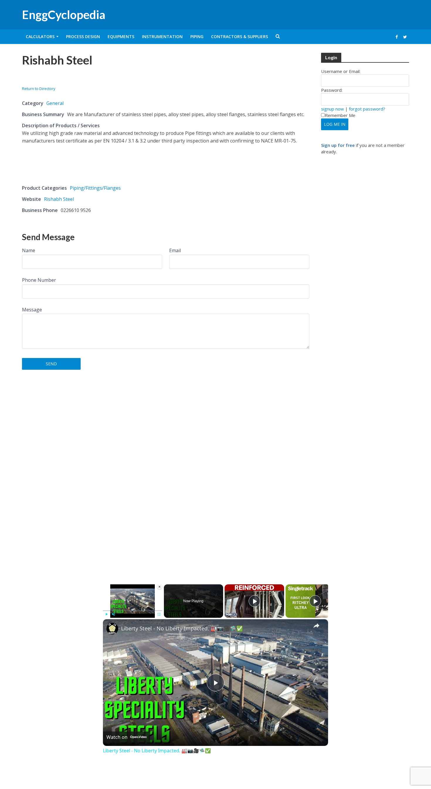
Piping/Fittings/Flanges (95, 188)
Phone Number (39, 280)
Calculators (40, 36)
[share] (316, 625)
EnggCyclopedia (63, 15)
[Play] (106, 614)
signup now (332, 109)
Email (175, 250)
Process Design (83, 36)
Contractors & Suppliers (239, 36)
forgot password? (367, 109)
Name (28, 250)
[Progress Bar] (132, 610)
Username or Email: (340, 71)
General (55, 103)
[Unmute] (113, 614)
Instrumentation (162, 36)
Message (32, 309)
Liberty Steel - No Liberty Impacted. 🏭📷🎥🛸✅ (182, 628)
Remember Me (340, 115)
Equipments (121, 36)
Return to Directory (38, 88)
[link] (112, 628)
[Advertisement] (90, 78)
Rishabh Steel (59, 199)
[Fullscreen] (158, 614)
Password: (331, 90)
